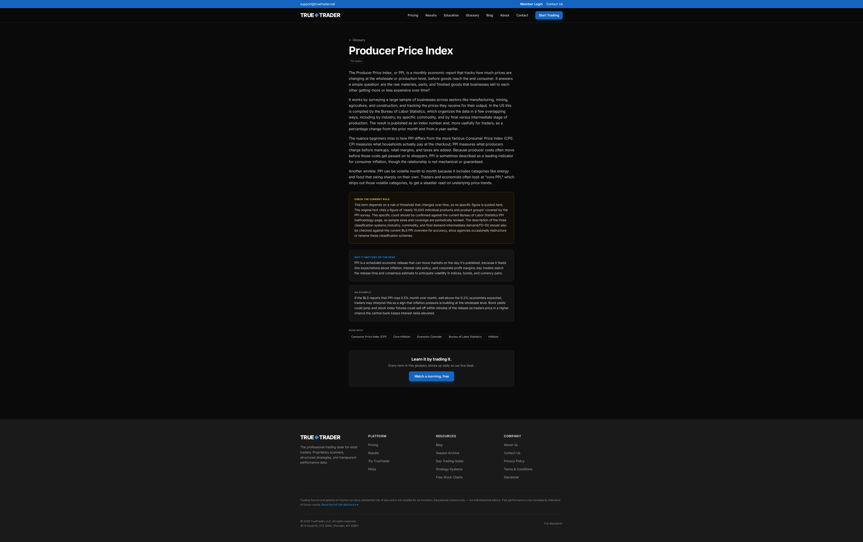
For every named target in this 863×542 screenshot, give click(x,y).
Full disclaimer (553, 523)
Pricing (413, 15)
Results (431, 15)
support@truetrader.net (317, 4)
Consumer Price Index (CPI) (369, 336)
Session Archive (447, 453)
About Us (511, 445)
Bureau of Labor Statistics (465, 336)
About (504, 15)
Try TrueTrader (379, 461)
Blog (489, 15)
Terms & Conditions (518, 469)
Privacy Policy (514, 461)
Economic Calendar (429, 336)
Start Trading (549, 15)
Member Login (531, 4)
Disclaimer (511, 477)
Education (451, 15)
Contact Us (554, 4)
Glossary (472, 15)
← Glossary (357, 40)
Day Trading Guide (449, 461)
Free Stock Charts (449, 477)
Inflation (493, 336)
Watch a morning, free (431, 376)
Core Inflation (401, 336)
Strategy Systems (449, 469)
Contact (522, 15)
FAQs (372, 469)
